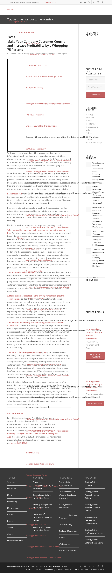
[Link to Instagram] (98, 2)
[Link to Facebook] (94, 2)
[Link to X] (89, 2)
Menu (11, 9)
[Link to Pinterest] (102, 2)
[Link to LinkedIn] (80, 2)
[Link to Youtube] (85, 2)
